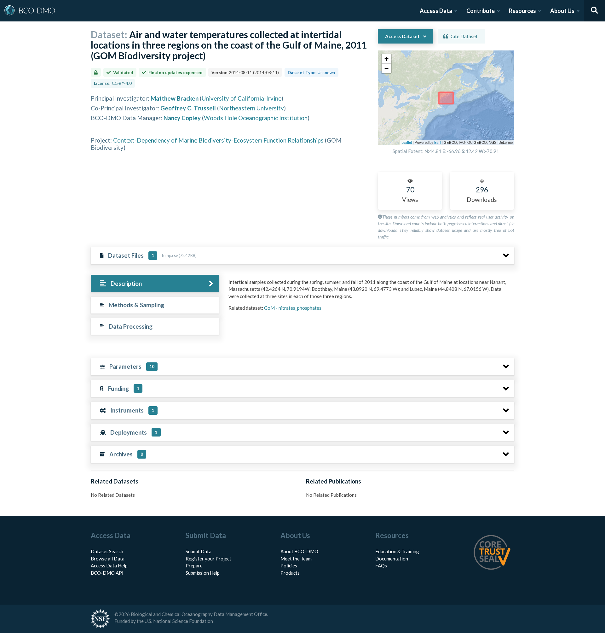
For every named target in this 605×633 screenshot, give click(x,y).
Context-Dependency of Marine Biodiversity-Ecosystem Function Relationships (218, 140)
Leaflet (406, 142)
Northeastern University (251, 108)
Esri (437, 142)
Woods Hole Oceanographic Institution (256, 117)
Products (290, 573)
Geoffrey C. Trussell (188, 108)
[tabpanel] (369, 297)
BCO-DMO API (107, 573)
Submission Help (203, 573)
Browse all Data (107, 558)
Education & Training (397, 551)
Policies (288, 565)
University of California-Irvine (241, 98)
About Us (562, 10)
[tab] (155, 283)
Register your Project (208, 558)
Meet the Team (296, 558)
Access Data (436, 10)
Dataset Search (107, 551)
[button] (386, 59)
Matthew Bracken (175, 98)
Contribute (480, 10)
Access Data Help (109, 565)
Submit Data (198, 551)
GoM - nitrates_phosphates (292, 308)
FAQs (381, 565)
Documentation (391, 558)
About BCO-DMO (299, 551)
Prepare (194, 565)
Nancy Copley (182, 117)
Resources (522, 10)
